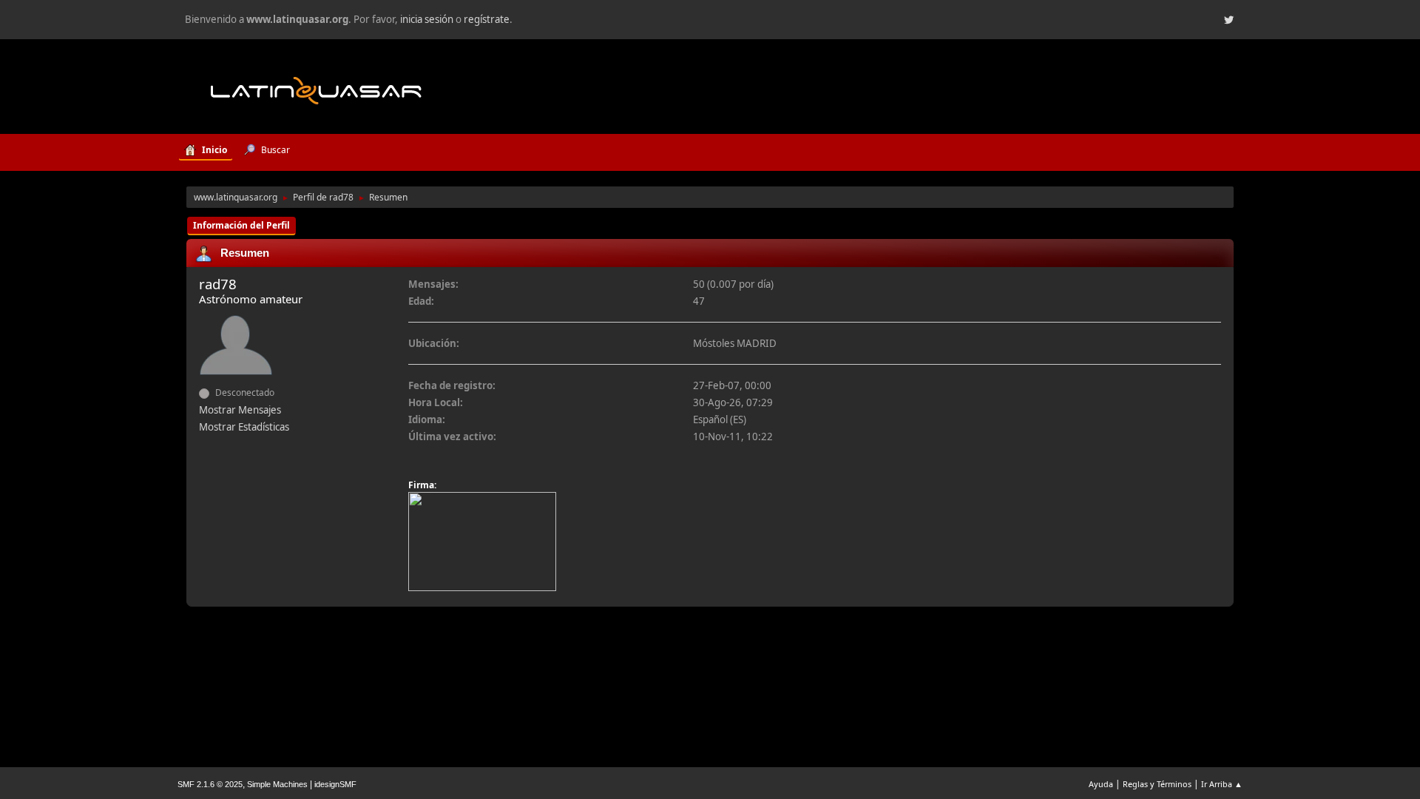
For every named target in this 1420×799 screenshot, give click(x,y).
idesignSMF (335, 784)
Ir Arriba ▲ (1221, 783)
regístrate (487, 19)
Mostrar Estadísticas (244, 427)
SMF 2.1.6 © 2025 (210, 784)
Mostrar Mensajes (240, 410)
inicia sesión (426, 19)
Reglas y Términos (1157, 783)
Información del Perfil (241, 225)
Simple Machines (277, 784)
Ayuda (1101, 783)
